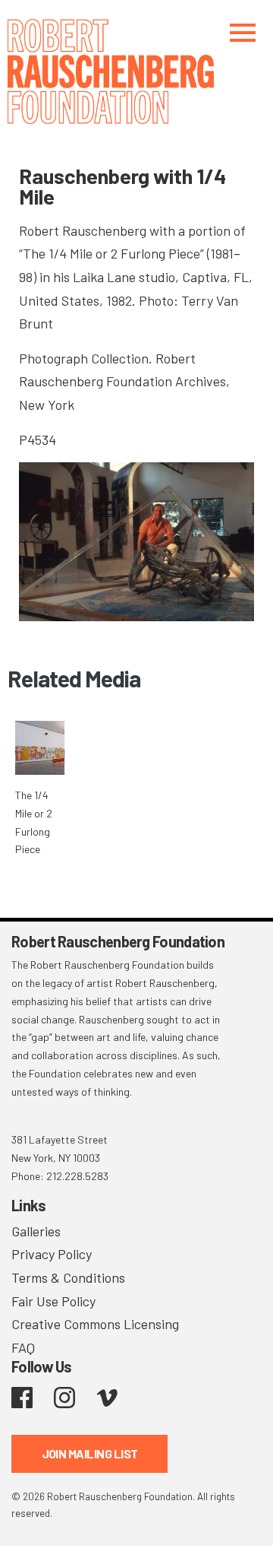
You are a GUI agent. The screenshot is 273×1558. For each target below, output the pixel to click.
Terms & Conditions (68, 1277)
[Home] (136, 71)
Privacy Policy (51, 1253)
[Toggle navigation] (242, 32)
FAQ (23, 1347)
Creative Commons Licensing (95, 1323)
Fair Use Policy (53, 1301)
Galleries (36, 1231)
